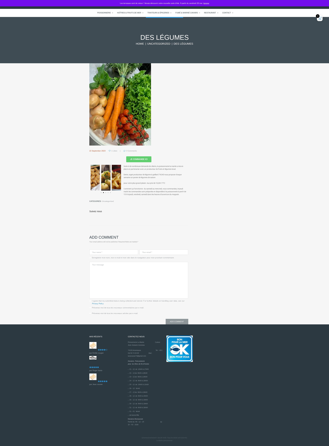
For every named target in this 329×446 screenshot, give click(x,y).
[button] (93, 177)
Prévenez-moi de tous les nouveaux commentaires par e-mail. (118, 308)
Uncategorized (158, 43)
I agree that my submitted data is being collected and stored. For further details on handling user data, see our (138, 302)
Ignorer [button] (206, 3)
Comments (131, 151)
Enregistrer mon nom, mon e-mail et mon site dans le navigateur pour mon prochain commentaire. (133, 258)
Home (140, 43)
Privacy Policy (98, 304)
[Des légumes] (120, 104)
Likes (114, 151)
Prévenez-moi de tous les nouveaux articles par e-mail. (115, 313)
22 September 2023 (97, 151)
